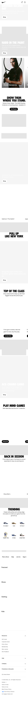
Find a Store (5, 557)
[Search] (22, 2)
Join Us (18, 557)
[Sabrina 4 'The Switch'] (13, 203)
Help (12, 557)
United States (6, 674)
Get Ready (14, 109)
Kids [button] (2, 611)
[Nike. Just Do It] (14, 30)
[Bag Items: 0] (25, 2)
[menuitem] (4, 682)
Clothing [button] (4, 597)
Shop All (5, 441)
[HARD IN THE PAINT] (14, 45)
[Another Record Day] (14, 12)
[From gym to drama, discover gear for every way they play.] (13, 318)
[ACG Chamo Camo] (14, 377)
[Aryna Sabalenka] (13, 73)
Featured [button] (4, 567)
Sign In (25, 557)
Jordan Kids (8, 336)
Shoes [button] (3, 582)
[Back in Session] (14, 458)
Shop (4, 17)
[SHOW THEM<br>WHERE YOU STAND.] (14, 103)
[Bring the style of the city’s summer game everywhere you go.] (14, 262)
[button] (14, 12)
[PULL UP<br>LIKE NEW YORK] (14, 235)
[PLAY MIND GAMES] (14, 406)
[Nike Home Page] (4, 2)
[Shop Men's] (13, 480)
